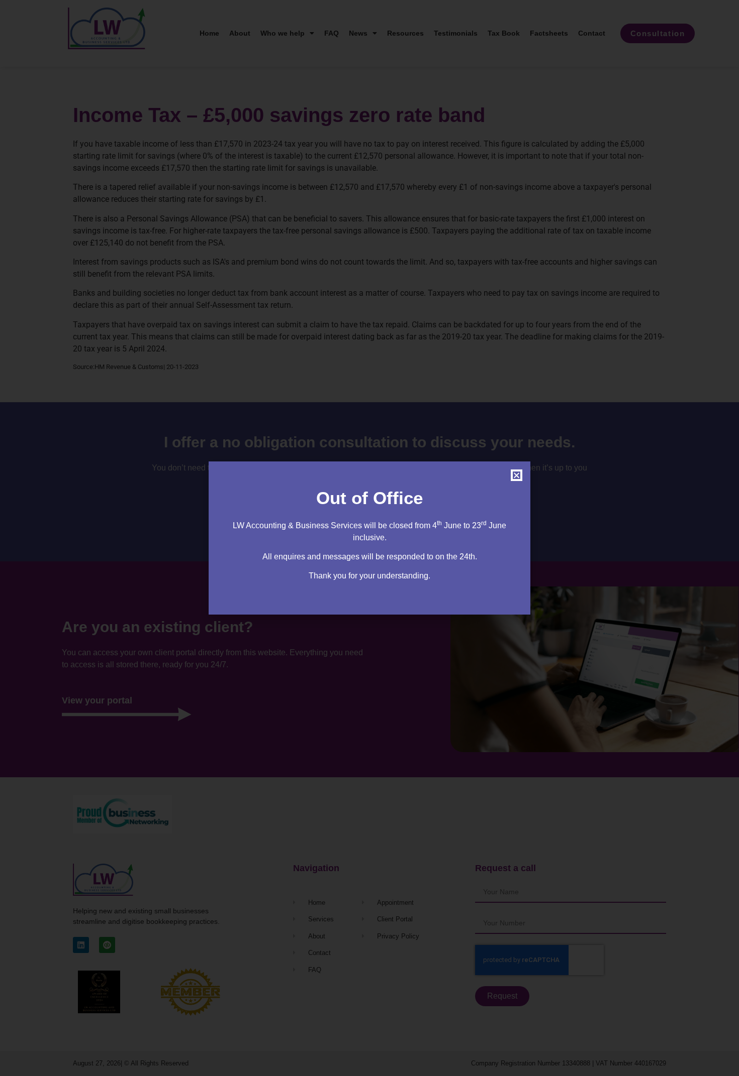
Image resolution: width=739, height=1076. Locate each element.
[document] (369, 538)
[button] (516, 475)
